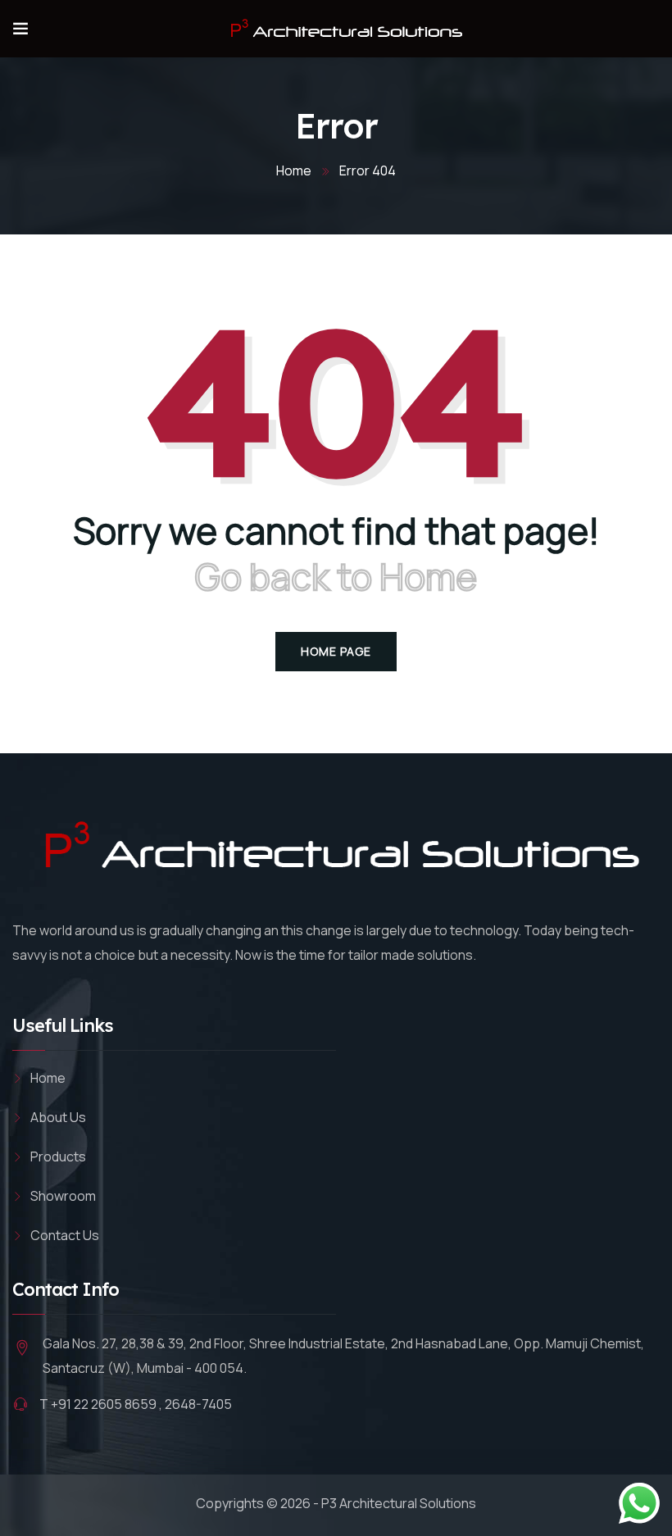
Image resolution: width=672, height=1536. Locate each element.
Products (58, 1156)
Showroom (63, 1196)
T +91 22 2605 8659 (98, 1404)
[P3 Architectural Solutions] (344, 29)
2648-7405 (198, 1404)
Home (293, 170)
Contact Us (64, 1235)
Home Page (336, 651)
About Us (58, 1117)
